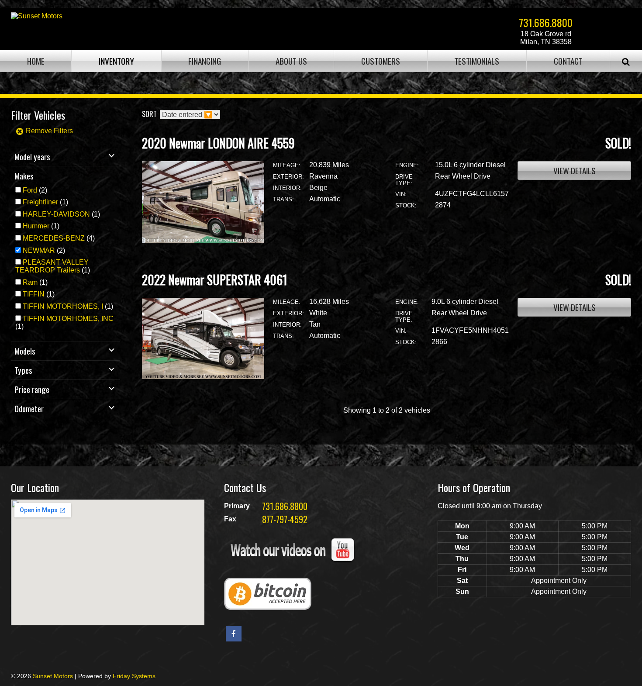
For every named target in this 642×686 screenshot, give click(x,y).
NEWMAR (39, 250)
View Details (574, 170)
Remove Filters (48, 130)
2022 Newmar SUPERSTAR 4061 (214, 280)
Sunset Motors (53, 675)
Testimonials (476, 61)
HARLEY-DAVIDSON (56, 214)
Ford (30, 190)
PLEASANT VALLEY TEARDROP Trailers (52, 266)
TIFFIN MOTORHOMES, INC (68, 318)
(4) (59, 238)
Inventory (116, 61)
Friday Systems (134, 675)
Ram (30, 282)
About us (291, 61)
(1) (45, 202)
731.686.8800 (546, 22)
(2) (35, 190)
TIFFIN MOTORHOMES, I (63, 306)
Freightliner (40, 202)
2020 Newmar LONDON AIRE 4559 (218, 143)
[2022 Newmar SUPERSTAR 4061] (203, 376)
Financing (204, 61)
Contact (568, 61)
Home (36, 61)
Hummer (36, 226)
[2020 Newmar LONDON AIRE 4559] (203, 240)
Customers (380, 61)
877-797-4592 (284, 519)
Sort (149, 114)
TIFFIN (34, 294)
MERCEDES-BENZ (54, 238)
